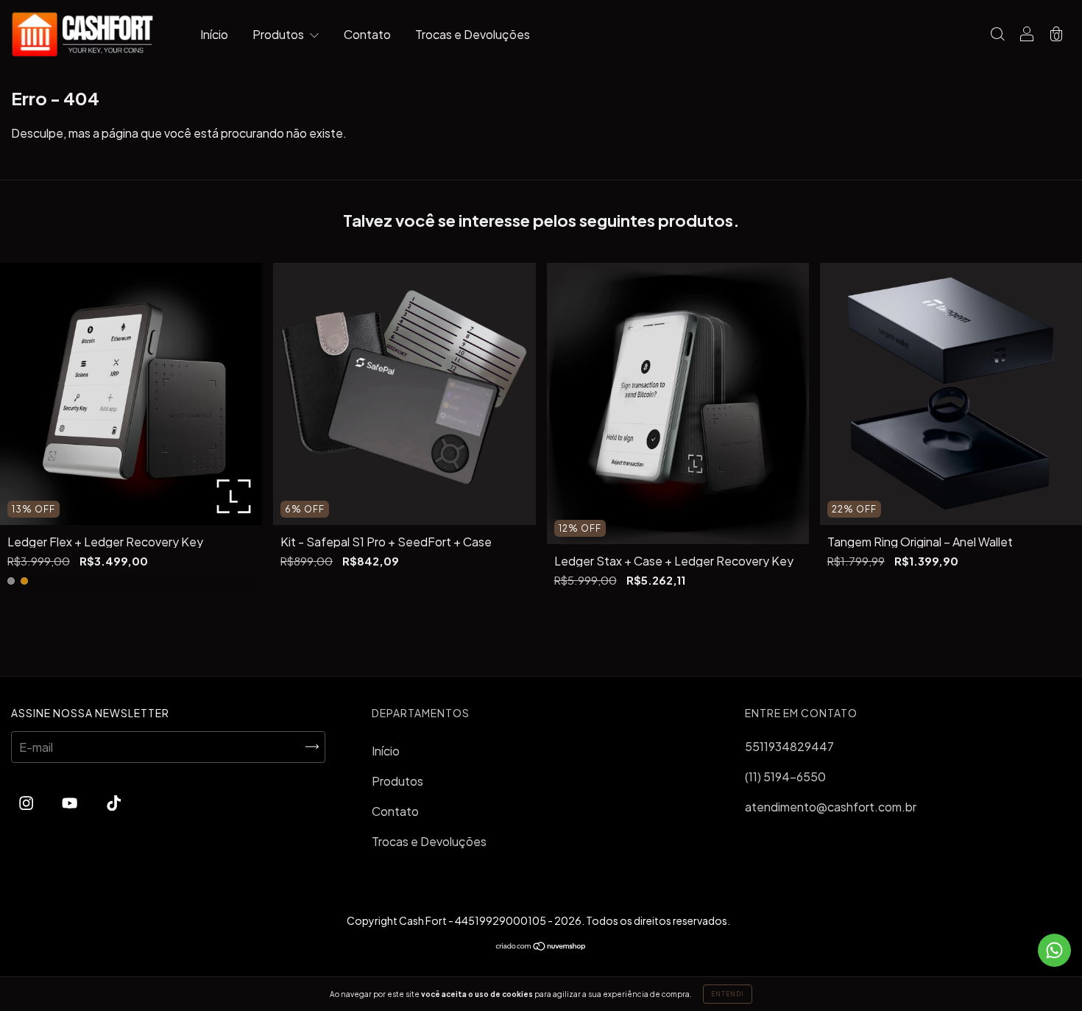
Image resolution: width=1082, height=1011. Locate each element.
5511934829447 (789, 746)
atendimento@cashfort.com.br (830, 806)
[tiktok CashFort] (114, 803)
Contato (367, 34)
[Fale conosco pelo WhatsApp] (1054, 950)
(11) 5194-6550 (785, 776)
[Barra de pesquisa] (997, 35)
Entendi (727, 994)
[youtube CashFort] (70, 803)
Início (214, 34)
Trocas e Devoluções (472, 34)
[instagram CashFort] (27, 803)
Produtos (279, 34)
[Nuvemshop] (541, 946)
